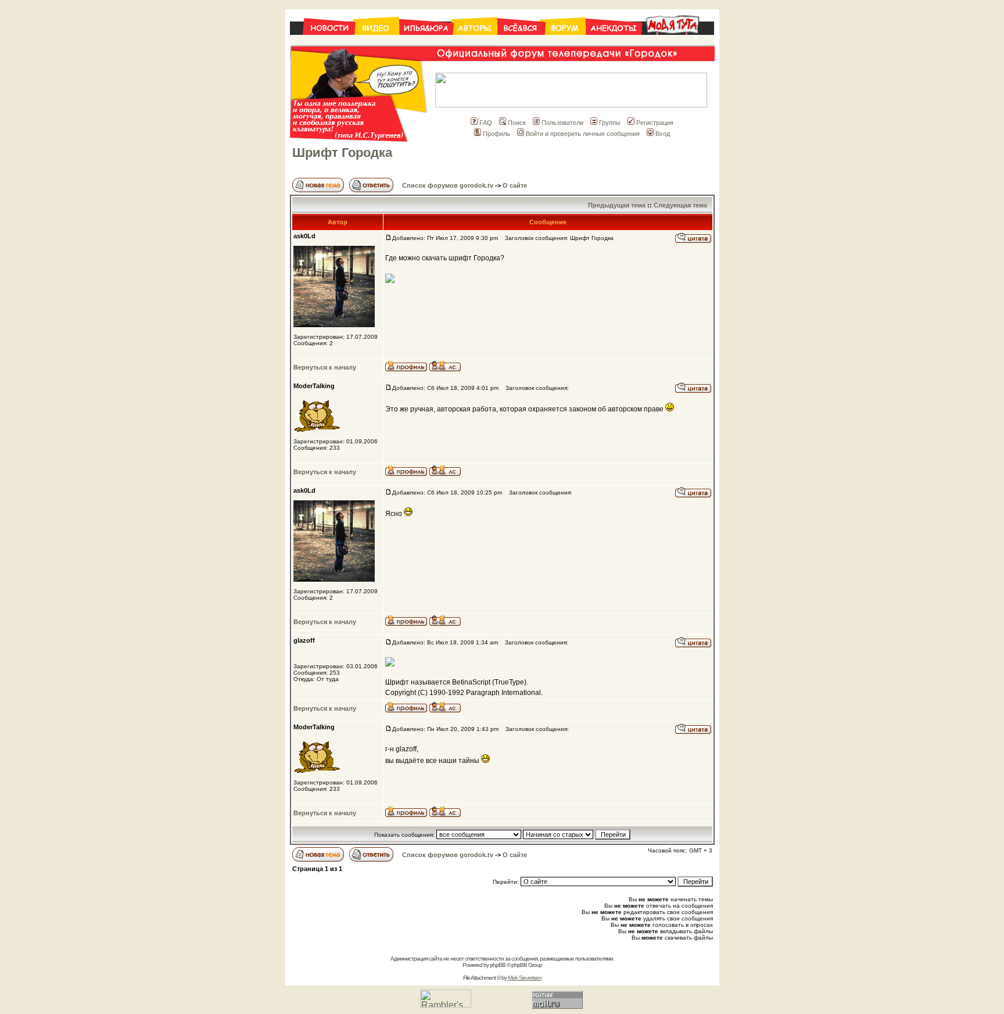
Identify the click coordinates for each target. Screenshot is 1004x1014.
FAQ (485, 122)
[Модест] (677, 41)
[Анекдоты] (613, 41)
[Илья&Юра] (426, 41)
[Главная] (322, 41)
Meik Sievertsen (525, 977)
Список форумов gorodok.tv (447, 185)
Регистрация (654, 122)
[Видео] (376, 41)
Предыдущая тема (617, 205)
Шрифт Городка (342, 152)
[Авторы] (475, 41)
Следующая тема (680, 205)
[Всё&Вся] (521, 41)
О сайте (515, 185)
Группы (610, 122)
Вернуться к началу (324, 367)
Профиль (496, 133)
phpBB (497, 965)
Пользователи (562, 122)
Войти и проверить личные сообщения (583, 133)
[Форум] (565, 41)
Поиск (517, 122)
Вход (662, 133)
